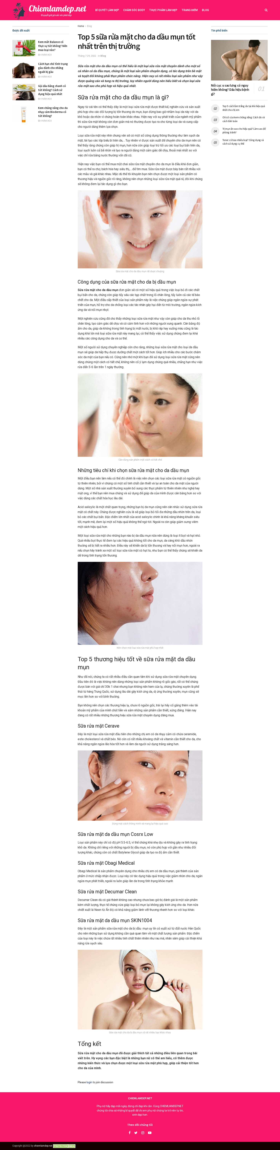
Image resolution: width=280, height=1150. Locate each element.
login (89, 1082)
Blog (205, 10)
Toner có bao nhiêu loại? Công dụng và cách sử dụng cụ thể (243, 142)
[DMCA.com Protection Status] (65, 1145)
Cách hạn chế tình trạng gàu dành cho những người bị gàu (53, 68)
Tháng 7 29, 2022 (87, 55)
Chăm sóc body (134, 10)
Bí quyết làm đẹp (107, 10)
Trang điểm (190, 10)
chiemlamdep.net (43, 1145)
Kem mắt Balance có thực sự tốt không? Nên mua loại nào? (52, 46)
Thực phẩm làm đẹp (163, 10)
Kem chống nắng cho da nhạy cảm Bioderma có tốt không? (53, 112)
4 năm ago (46, 55)
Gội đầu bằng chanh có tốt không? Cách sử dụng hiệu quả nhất (52, 90)
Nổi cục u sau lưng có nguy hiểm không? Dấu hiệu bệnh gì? (230, 89)
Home (81, 26)
